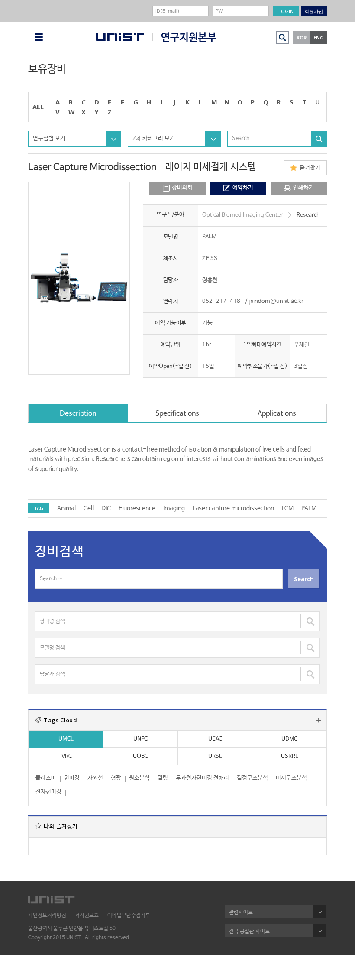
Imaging (174, 508)
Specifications (177, 413)
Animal (66, 508)
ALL (38, 106)
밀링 (163, 778)
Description (78, 413)
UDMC (289, 739)
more (318, 720)
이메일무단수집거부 (128, 916)
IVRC (66, 756)
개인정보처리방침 (47, 916)
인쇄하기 (303, 188)
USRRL (289, 756)
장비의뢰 (182, 188)
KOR (302, 37)
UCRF (184, 37)
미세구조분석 (291, 778)
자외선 (95, 778)
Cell (89, 508)
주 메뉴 (39, 37)
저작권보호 (87, 916)
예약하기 (242, 188)
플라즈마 (46, 778)
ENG (318, 37)
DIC (106, 508)
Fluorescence (137, 508)
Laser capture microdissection (233, 508)
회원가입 (313, 11)
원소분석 (139, 778)
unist (120, 37)
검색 (282, 37)
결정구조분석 (252, 778)
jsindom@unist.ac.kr (276, 301)
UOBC (140, 756)
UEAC (215, 739)
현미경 (72, 778)
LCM (288, 508)
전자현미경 (48, 792)
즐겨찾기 (310, 168)
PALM (308, 508)
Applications (277, 413)
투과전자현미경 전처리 (202, 778)
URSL (215, 756)
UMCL (66, 739)
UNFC (140, 739)
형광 (116, 778)
